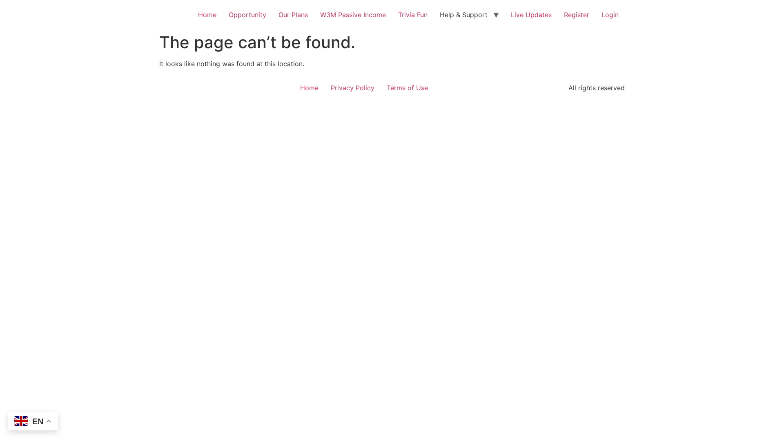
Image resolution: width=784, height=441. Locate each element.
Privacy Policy (352, 88)
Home (207, 15)
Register (576, 15)
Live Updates (531, 15)
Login (610, 15)
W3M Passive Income (353, 15)
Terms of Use (407, 88)
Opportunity (247, 15)
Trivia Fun (413, 15)
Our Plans (293, 15)
